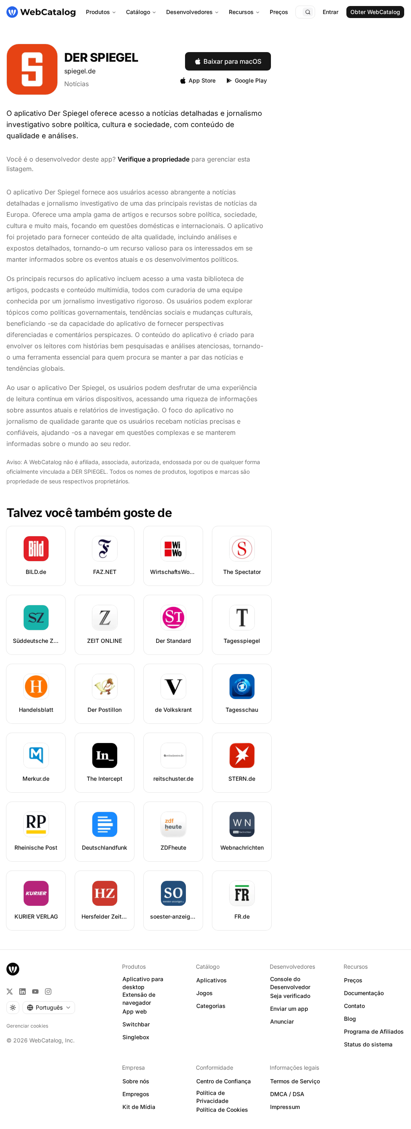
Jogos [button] (204, 993)
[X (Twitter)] (9, 991)
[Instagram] (48, 991)
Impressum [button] (285, 1106)
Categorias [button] (211, 1005)
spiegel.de (80, 71)
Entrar (330, 11)
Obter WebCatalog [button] (375, 11)
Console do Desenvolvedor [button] (290, 983)
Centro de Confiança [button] (223, 1081)
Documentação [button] (364, 993)
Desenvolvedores (189, 11)
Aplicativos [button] (211, 980)
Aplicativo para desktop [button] (142, 983)
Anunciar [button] (282, 1021)
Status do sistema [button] (368, 1044)
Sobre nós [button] (135, 1081)
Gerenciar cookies (27, 1026)
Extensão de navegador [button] (138, 998)
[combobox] (48, 1007)
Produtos (98, 11)
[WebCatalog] (12, 969)
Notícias (76, 84)
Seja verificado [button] (290, 995)
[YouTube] (35, 991)
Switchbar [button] (136, 1024)
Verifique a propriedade (153, 159)
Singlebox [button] (135, 1037)
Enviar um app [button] (289, 1008)
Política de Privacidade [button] (212, 1097)
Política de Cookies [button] (222, 1109)
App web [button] (134, 1011)
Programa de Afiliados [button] (374, 1031)
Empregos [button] (135, 1094)
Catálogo (138, 11)
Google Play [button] (251, 80)
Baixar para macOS (232, 61)
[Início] (40, 12)
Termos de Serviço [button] (295, 1081)
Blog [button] (350, 1018)
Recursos (241, 11)
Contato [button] (354, 1005)
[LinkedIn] (22, 991)
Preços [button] (353, 980)
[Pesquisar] (307, 12)
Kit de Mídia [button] (138, 1106)
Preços (279, 11)
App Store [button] (202, 80)
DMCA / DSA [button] (287, 1094)
